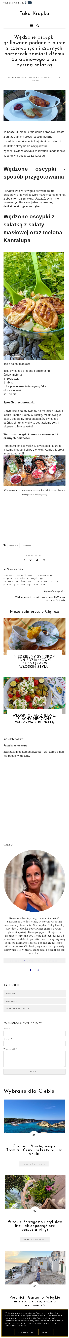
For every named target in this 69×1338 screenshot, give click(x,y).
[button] (16, 24)
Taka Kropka (34, 13)
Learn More (26, 1332)
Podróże (11, 993)
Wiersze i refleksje (17, 1009)
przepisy (27, 545)
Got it (46, 1332)
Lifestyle (13, 545)
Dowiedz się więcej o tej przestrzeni (34, 961)
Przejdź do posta (34, 1164)
